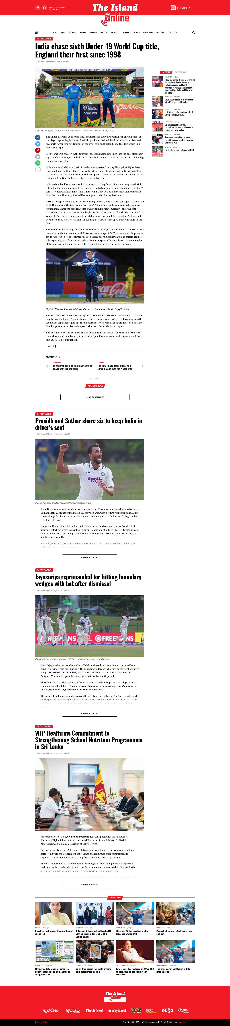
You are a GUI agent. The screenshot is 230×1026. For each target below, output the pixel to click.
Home (55, 32)
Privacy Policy (41, 1022)
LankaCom (182, 1022)
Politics (136, 32)
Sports (83, 32)
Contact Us (172, 32)
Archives (160, 32)
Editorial (115, 32)
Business (93, 32)
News (63, 32)
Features (72, 32)
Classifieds (148, 32)
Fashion (125, 32)
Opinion (104, 32)
